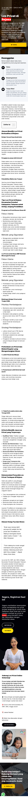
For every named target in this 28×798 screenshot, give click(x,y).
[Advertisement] (14, 396)
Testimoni (7, 630)
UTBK (16, 331)
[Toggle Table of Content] (13, 125)
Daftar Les (7, 625)
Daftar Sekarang (9, 724)
